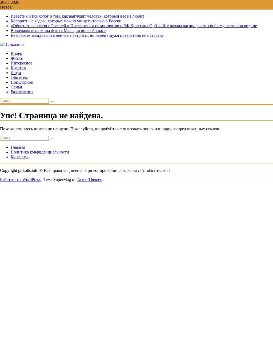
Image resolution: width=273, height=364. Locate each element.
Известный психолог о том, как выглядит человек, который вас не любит (77, 16)
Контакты (20, 157)
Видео (16, 53)
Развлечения (22, 92)
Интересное (21, 63)
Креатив (18, 68)
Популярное (22, 82)
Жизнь (17, 58)
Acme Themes (89, 179)
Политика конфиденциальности (40, 152)
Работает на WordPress (20, 179)
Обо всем (19, 77)
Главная (18, 147)
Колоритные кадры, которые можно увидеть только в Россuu (66, 21)
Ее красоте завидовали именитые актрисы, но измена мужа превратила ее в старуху (87, 35)
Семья (16, 87)
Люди (16, 72)
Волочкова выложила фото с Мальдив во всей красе (58, 30)
